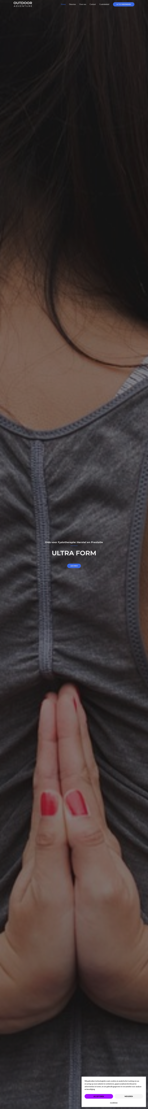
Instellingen (114, 1102)
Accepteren (99, 1096)
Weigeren (129, 1096)
